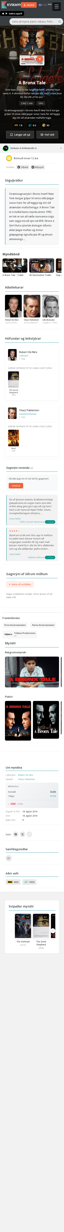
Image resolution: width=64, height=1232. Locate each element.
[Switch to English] (45, 5)
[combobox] (36, 21)
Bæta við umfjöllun (20, 584)
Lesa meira (14, 518)
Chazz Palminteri (29, 410)
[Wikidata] (9, 858)
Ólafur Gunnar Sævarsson (32, 521)
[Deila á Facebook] (15, 834)
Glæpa (38, 76)
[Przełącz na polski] (50, 5)
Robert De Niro (28, 352)
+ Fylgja (50, 522)
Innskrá (16, 485)
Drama (26, 76)
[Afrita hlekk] (29, 834)
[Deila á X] (22, 834)
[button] (52, 930)
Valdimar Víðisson (36, 557)
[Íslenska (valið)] (40, 5)
